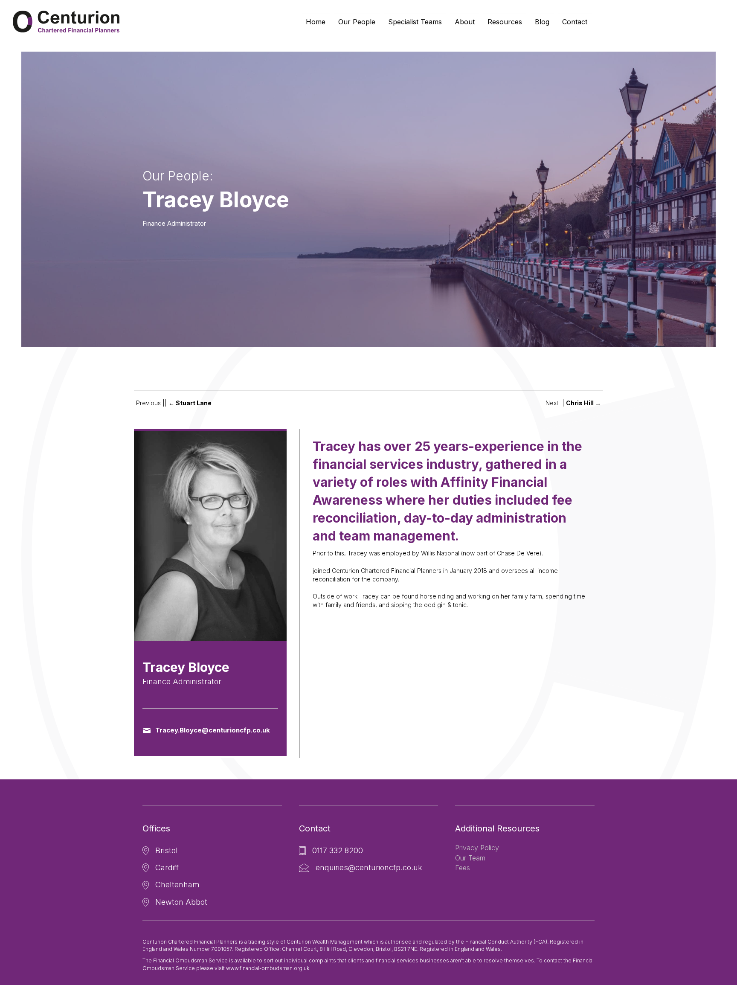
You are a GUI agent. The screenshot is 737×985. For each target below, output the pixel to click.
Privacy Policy (477, 847)
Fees (462, 867)
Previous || (174, 403)
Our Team (470, 858)
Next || (573, 403)
